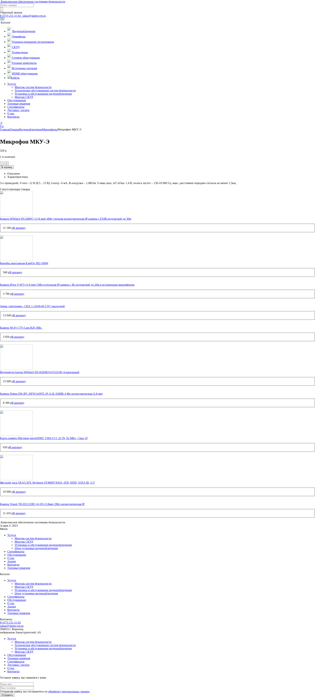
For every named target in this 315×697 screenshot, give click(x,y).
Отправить (7, 695)
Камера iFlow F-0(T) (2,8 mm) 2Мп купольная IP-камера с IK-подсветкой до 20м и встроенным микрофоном (67, 284)
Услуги (11, 83)
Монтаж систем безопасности (33, 87)
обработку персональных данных (69, 691)
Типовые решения (18, 103)
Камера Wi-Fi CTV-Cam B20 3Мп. (21, 327)
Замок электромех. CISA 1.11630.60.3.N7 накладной (32, 306)
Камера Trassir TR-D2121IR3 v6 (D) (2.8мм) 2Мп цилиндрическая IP (42, 504)
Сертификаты (15, 106)
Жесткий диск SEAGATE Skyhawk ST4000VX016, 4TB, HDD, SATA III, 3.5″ (47, 482)
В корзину (6, 167)
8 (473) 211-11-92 (11, 15)
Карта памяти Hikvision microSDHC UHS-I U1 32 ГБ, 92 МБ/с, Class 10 (44, 438)
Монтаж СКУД (24, 97)
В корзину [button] (19, 227)
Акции (11, 561)
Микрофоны (50, 129)
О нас (10, 113)
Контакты (13, 116)
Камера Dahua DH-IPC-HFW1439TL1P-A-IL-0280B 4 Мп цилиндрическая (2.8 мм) (51, 393)
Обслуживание (16, 100)
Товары (14, 129)
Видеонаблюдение (30, 129)
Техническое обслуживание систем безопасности (45, 90)
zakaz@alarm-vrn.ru (34, 15)
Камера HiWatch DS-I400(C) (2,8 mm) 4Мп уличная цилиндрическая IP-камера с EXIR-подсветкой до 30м (65, 218)
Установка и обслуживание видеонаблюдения (43, 93)
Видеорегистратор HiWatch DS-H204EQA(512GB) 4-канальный (39, 372)
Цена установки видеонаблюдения (36, 548)
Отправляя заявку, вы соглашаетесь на (45, 691)
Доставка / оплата (18, 110)
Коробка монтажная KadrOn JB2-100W (24, 263)
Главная (5, 129)
